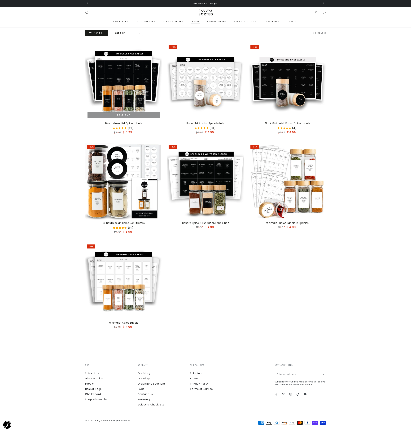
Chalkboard (93, 394)
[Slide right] (323, 3)
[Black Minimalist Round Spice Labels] (287, 82)
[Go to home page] (205, 12)
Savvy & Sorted (102, 420)
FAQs (141, 389)
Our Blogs (144, 378)
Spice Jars (92, 373)
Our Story (144, 373)
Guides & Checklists (151, 404)
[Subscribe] (324, 374)
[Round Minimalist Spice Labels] (205, 82)
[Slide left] (88, 3)
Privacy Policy (199, 384)
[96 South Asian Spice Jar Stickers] (123, 181)
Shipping (195, 373)
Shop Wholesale (96, 399)
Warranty (144, 399)
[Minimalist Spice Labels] (123, 281)
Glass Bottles (94, 378)
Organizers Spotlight (151, 384)
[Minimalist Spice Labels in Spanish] (287, 181)
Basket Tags (93, 389)
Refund (194, 378)
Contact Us (145, 394)
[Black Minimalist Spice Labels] (123, 82)
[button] (87, 12)
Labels (89, 384)
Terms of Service (201, 389)
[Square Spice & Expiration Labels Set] (205, 181)
